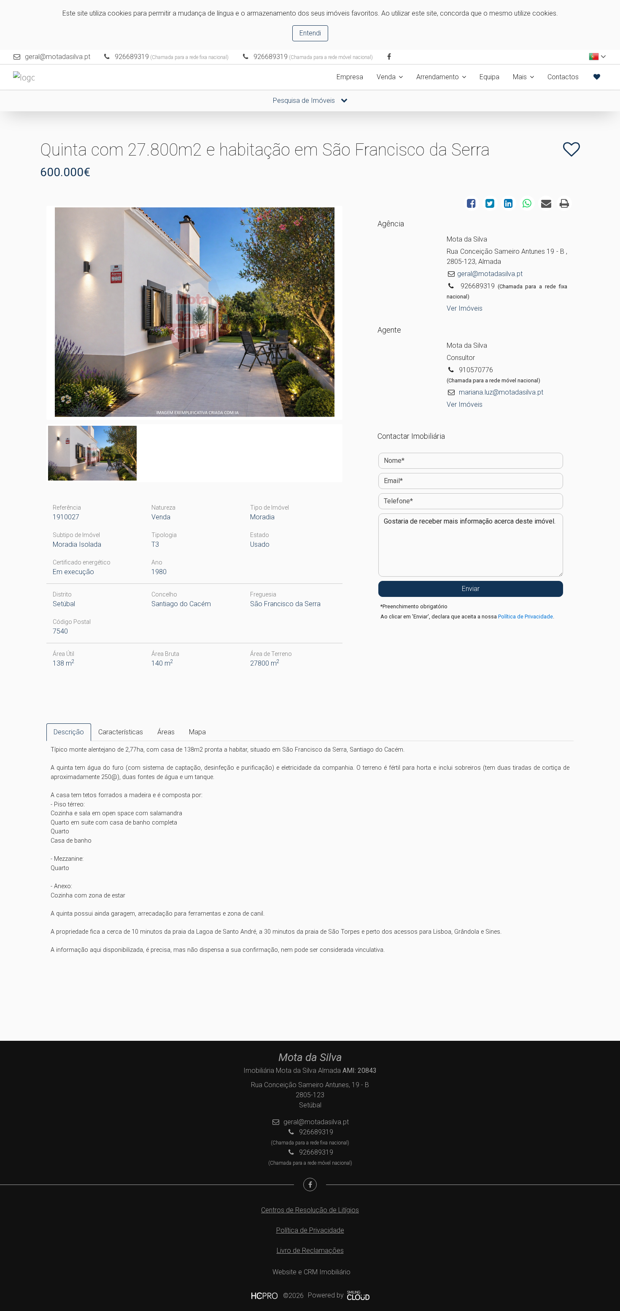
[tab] (68, 732)
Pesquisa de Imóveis (305, 101)
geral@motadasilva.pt (57, 57)
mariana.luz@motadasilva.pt (501, 392)
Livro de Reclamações (310, 1251)
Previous (35, 314)
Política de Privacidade (525, 616)
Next (353, 314)
